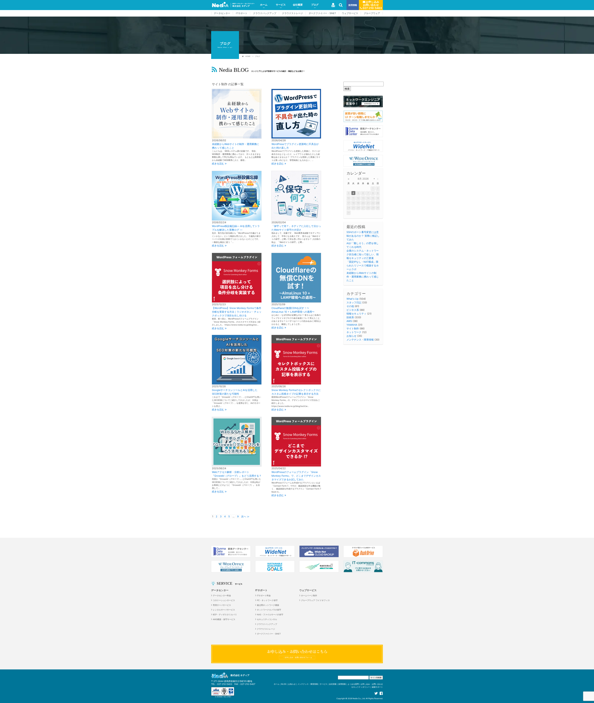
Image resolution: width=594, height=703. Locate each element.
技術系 (350, 317)
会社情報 (332, 684)
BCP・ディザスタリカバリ (225, 614)
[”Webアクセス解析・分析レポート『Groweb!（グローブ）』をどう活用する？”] (236, 441)
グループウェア (372, 13)
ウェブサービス (350, 13)
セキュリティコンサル (267, 619)
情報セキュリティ (356, 313)
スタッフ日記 (353, 302)
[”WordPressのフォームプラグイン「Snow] (296, 441)
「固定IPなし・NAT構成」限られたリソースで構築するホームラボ (362, 265)
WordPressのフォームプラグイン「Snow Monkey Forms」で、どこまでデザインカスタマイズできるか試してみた (296, 475)
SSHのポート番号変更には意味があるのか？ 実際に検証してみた (362, 236)
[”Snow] (296, 359)
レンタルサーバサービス (224, 610)
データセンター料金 (222, 595)
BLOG (283, 684)
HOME (247, 56)
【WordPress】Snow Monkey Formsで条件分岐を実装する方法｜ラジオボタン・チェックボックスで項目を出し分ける (236, 311)
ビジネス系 (352, 309)
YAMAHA (351, 324)
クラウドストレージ (292, 13)
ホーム (263, 4)
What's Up (352, 298)
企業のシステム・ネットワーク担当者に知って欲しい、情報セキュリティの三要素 (362, 254)
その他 (350, 306)
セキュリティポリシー (360, 687)
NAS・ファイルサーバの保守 (270, 614)
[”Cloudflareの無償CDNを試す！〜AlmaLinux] (296, 277)
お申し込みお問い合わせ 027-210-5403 (372, 5)
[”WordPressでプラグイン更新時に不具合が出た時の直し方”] (296, 113)
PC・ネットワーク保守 (267, 600)
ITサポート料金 (264, 595)
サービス (281, 4)
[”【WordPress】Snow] (236, 277)
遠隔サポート (377, 687)
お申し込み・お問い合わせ (372, 684)
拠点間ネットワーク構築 (268, 605)
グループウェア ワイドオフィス (315, 600)
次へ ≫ (245, 516)
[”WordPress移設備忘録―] (236, 195)
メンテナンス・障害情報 (360, 339)
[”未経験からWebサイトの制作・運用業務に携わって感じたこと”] (236, 113)
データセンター (222, 13)
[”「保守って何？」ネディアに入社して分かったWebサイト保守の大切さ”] (296, 195)
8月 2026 (363, 178)
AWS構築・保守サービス (224, 619)
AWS (349, 321)
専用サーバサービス (222, 605)
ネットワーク (353, 332)
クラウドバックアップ (264, 13)
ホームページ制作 (309, 595)
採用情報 (352, 5)
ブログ (315, 4)
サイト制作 (352, 328)
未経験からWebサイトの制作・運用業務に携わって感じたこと (362, 276)
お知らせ (351, 335)
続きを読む (218, 163)
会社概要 (298, 4)
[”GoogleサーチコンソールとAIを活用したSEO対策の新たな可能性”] (236, 359)
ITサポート (241, 13)
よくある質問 (353, 684)
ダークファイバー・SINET (322, 13)
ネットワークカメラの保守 (269, 610)
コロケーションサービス (224, 600)
